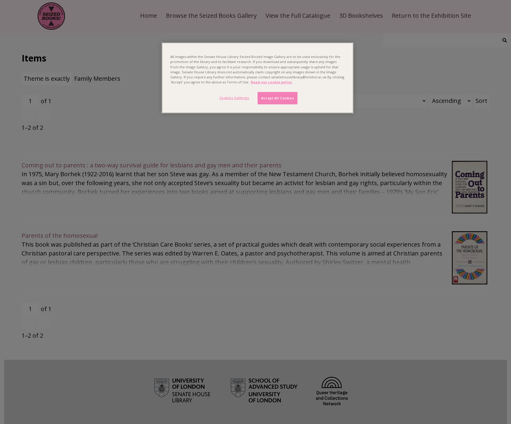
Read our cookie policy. (271, 82)
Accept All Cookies (277, 98)
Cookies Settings (234, 98)
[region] (257, 77)
